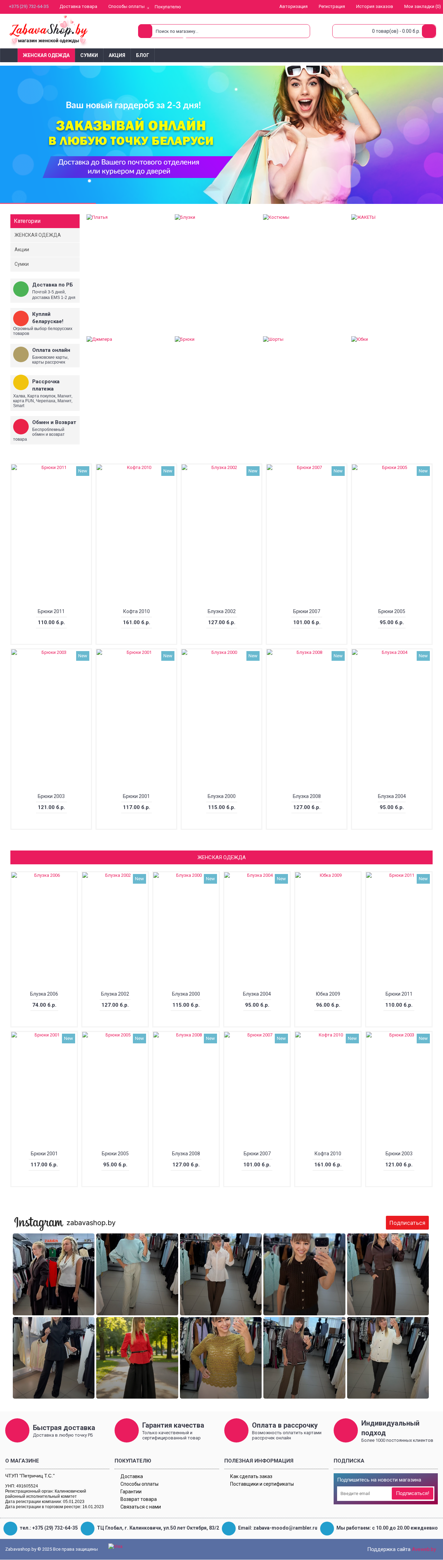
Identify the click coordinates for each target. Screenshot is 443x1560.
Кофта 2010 (136, 611)
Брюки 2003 (51, 796)
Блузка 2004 (392, 796)
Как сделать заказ (251, 1476)
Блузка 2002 (222, 611)
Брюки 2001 (136, 796)
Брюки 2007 (306, 611)
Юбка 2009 (328, 994)
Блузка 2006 (44, 994)
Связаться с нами (140, 1507)
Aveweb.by (424, 1549)
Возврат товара (138, 1499)
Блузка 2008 (307, 796)
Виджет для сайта (223, 1397)
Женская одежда (222, 857)
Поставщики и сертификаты (262, 1484)
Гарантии (131, 1491)
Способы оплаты (139, 1484)
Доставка (131, 1476)
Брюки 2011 (51, 611)
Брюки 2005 (391, 611)
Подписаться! (412, 1493)
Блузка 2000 (222, 796)
